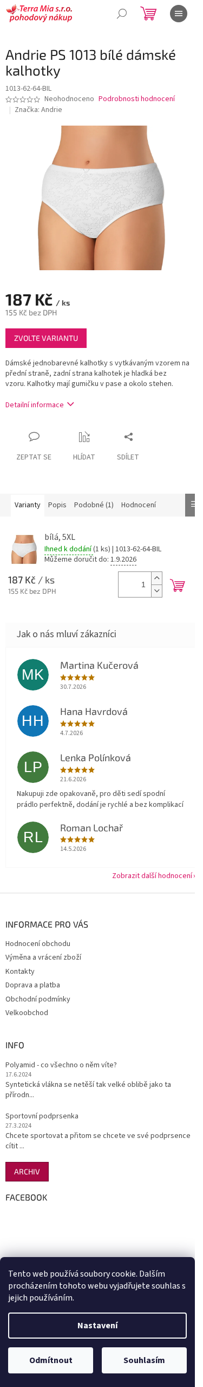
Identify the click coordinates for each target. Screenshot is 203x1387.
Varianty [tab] (28, 505)
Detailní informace (34, 405)
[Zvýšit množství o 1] (156, 578)
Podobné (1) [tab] (94, 505)
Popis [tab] (57, 505)
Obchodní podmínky (37, 999)
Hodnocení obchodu (37, 943)
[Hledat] (122, 13)
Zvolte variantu (46, 338)
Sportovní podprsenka (41, 1116)
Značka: (38, 109)
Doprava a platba (32, 985)
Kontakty (20, 971)
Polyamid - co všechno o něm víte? (61, 1065)
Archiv (27, 1171)
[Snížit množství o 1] (156, 590)
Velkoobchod (26, 1012)
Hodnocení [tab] (138, 505)
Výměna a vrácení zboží (43, 957)
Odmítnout (51, 1360)
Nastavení (97, 1326)
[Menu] (178, 13)
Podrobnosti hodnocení (137, 99)
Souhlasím (144, 1360)
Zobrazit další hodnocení (152, 875)
